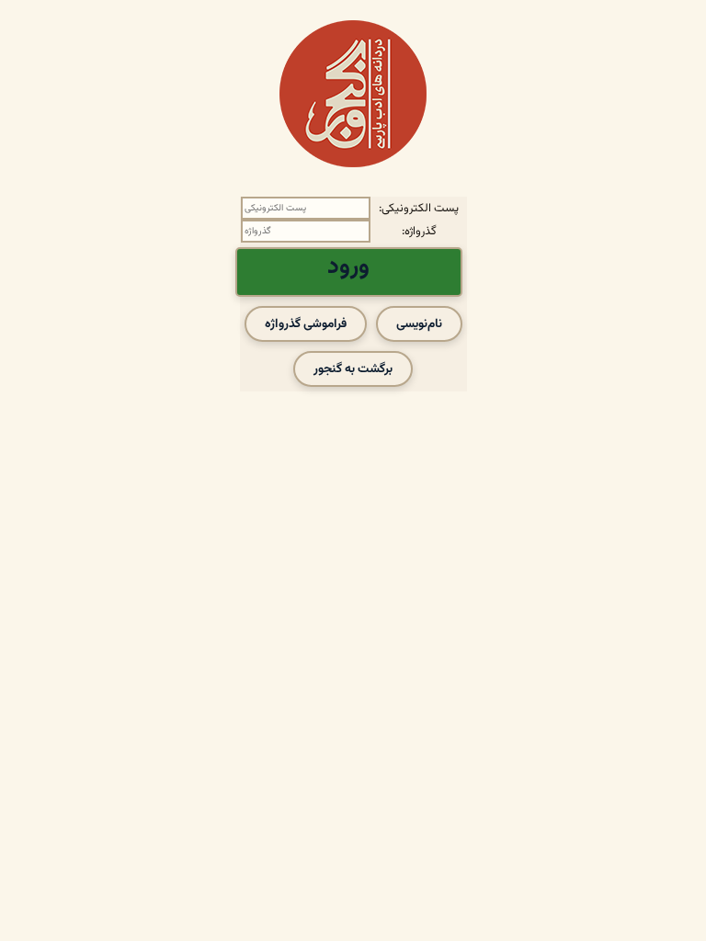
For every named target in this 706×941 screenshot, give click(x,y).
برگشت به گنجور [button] (353, 369)
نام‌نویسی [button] (419, 324)
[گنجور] (353, 94)
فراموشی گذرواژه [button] (306, 324)
